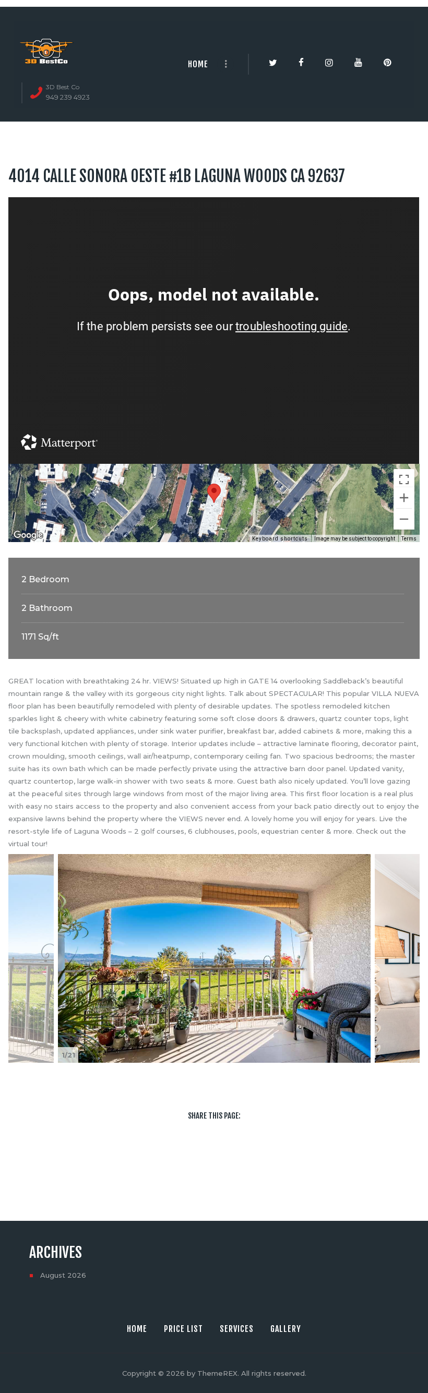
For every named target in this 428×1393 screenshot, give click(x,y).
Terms (409, 539)
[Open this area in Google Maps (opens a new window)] (28, 535)
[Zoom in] (404, 497)
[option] (214, 958)
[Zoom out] (404, 519)
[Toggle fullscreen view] (404, 479)
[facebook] (170, 1158)
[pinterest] (257, 1158)
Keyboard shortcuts (280, 539)
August (63, 1275)
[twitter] (199, 1158)
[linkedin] (228, 1158)
